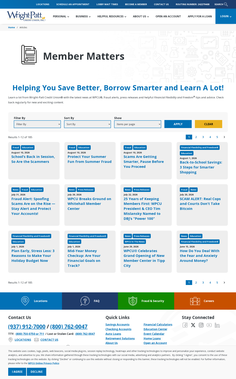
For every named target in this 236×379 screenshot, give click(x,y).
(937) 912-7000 (26, 326)
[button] (61, 16)
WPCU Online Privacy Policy (43, 363)
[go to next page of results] (224, 137)
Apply (178, 124)
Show (118, 118)
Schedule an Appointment (72, 4)
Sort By (69, 118)
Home (11, 27)
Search (218, 4)
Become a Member (136, 4)
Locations (42, 4)
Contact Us (161, 4)
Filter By (19, 118)
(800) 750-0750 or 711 (30, 334)
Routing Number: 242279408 (192, 4)
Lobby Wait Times (107, 4)
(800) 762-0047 (68, 326)
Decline (37, 372)
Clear (208, 124)
